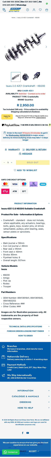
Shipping (15, 112)
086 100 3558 (13, 2)
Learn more (41, 118)
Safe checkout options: (13, 179)
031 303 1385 (31, 2)
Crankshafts (33, 97)
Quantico (29, 100)
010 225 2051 (9, 5)
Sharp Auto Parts (14, 10)
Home (13, 17)
